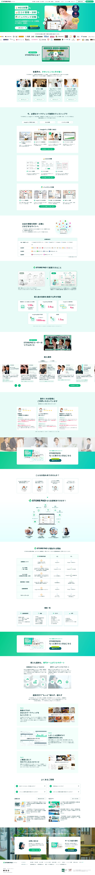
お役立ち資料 (54, 862)
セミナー (62, 1)
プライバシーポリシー (10, 868)
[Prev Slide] (16, 385)
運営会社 (4, 868)
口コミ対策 (42, 1)
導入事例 (33, 1)
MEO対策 (37, 1)
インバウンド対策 (47, 1)
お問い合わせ (75, 862)
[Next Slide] (19, 385)
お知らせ (63, 862)
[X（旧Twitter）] (4, 870)
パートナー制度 (69, 862)
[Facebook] (6, 870)
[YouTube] (8, 870)
